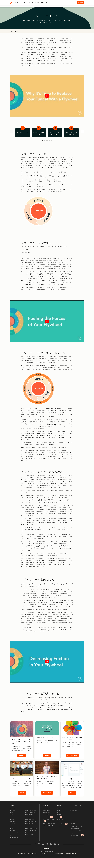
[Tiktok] (59, 844)
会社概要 (58, 808)
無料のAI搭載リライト (29, 814)
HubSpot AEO (12, 810)
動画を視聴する (47, 793)
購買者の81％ (53, 511)
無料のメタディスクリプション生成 (31, 838)
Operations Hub (13, 823)
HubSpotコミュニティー (74, 810)
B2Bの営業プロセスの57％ (47, 506)
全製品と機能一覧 (13, 808)
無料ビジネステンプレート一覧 (49, 823)
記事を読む (21, 755)
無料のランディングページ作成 (31, 828)
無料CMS (11, 828)
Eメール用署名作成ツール (48, 808)
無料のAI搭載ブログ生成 (29, 823)
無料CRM (11, 812)
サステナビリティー (62, 823)
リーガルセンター (22, 853)
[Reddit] (55, 844)
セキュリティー (43, 853)
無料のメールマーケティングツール (31, 831)
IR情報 (59, 817)
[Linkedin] (51, 844)
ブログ (58, 821)
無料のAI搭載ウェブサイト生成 (31, 817)
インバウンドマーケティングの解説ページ (48, 360)
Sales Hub (11, 817)
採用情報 (58, 810)
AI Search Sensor (46, 812)
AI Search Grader (46, 810)
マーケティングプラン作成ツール (49, 820)
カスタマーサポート (74, 808)
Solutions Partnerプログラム (75, 828)
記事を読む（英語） (72, 755)
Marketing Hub (12, 814)
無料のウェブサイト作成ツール (31, 826)
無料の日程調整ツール (14, 837)
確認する (47, 755)
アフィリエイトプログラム (76, 835)
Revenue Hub (12, 826)
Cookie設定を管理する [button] (71, 853)
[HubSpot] (11, 3)
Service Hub (12, 819)
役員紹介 (58, 812)
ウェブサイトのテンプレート (48, 828)
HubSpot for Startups (74, 833)
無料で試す (80, 2)
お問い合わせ (59, 826)
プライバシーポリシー (33, 853)
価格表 (37, 2)
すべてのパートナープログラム (76, 826)
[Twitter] (47, 844)
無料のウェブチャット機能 (30, 812)
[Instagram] (39, 844)
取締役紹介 (59, 814)
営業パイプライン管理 (14, 835)
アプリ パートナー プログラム (76, 830)
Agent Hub (27, 808)
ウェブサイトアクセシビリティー (56, 853)
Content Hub (12, 821)
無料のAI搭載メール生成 (29, 819)
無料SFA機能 (12, 830)
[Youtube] (43, 844)
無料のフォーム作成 (29, 834)
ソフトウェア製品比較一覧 (48, 825)
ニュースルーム (60, 819)
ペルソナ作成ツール (47, 814)
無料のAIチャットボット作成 (30, 810)
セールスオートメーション (15, 832)
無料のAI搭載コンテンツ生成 (30, 821)
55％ (48, 513)
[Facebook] (35, 844)
